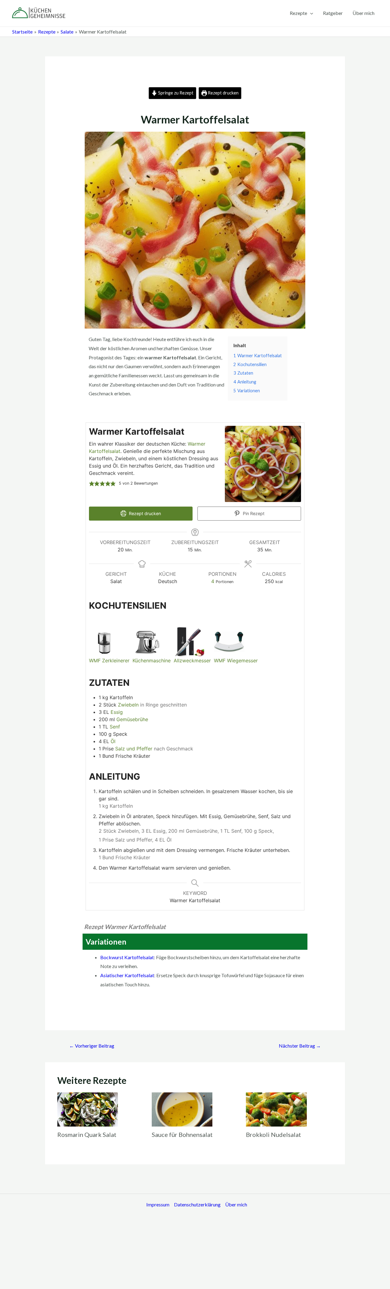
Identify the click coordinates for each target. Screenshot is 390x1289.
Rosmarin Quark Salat (86, 1134)
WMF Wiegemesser (236, 660)
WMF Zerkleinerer (109, 660)
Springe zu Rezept (175, 92)
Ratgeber (333, 13)
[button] (91, 483)
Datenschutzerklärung (197, 1204)
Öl (113, 741)
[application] (310, 13)
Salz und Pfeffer (133, 749)
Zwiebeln (128, 705)
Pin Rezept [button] (253, 513)
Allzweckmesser (192, 660)
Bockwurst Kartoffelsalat (127, 957)
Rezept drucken (223, 92)
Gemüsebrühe (132, 719)
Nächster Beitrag (300, 1046)
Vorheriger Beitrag (91, 1046)
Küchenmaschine (152, 660)
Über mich (363, 13)
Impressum (157, 1204)
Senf (115, 727)
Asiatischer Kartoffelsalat (127, 975)
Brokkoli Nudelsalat (273, 1134)
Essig (117, 712)
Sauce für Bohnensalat (182, 1134)
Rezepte (298, 13)
